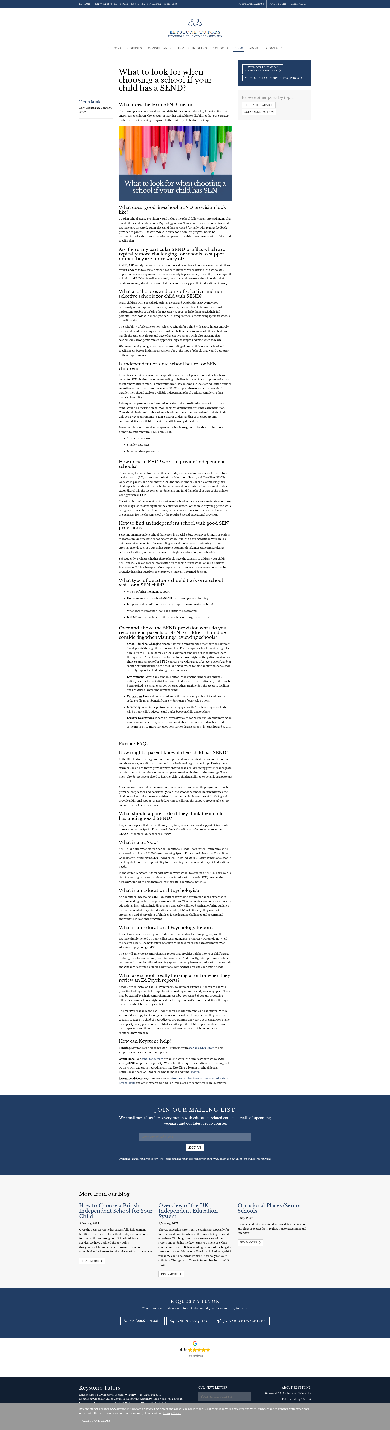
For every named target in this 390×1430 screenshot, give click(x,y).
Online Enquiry (192, 1321)
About (254, 48)
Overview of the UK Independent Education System (188, 1211)
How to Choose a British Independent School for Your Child (115, 1211)
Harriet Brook (89, 102)
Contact (274, 48)
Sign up (195, 1147)
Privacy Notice (172, 1413)
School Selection (259, 112)
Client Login (299, 4)
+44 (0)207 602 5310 (101, 4)
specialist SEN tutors (201, 1047)
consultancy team (152, 1058)
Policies (286, 1399)
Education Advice (258, 105)
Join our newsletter (244, 1321)
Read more (90, 1261)
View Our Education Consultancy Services (261, 69)
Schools (220, 48)
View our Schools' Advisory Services (272, 77)
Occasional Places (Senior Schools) (269, 1208)
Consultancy (160, 48)
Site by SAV (299, 1399)
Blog (238, 48)
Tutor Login (277, 4)
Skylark (194, 1071)
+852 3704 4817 (137, 4)
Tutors (114, 48)
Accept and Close (96, 1420)
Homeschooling (192, 48)
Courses (134, 48)
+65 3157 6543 (169, 4)
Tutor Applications (251, 4)
